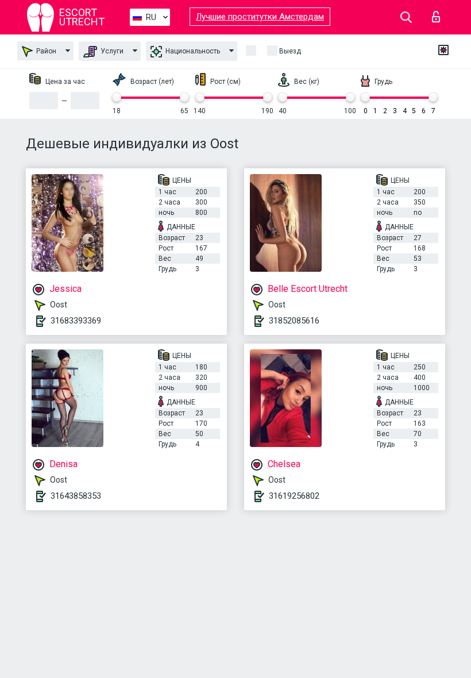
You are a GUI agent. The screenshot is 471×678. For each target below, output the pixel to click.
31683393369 (76, 320)
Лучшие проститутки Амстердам (260, 16)
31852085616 (294, 320)
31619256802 (294, 496)
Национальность (192, 51)
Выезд (290, 51)
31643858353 (76, 496)
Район (45, 51)
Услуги (111, 51)
